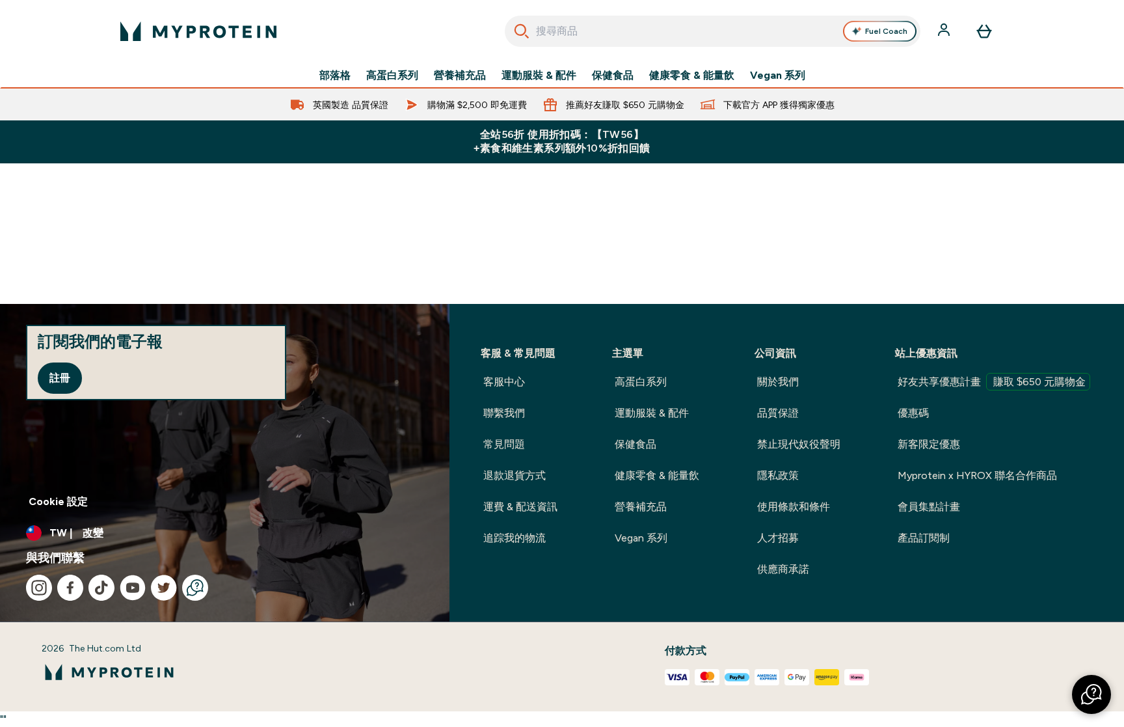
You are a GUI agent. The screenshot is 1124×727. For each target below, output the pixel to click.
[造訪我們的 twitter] (164, 588)
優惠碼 (913, 412)
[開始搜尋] (522, 31)
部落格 (335, 75)
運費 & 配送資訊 (520, 506)
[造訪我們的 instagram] (39, 588)
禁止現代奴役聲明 (798, 444)
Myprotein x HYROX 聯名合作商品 (977, 475)
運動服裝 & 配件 (539, 75)
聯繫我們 (504, 412)
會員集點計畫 (929, 506)
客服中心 (504, 381)
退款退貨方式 (514, 475)
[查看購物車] (984, 31)
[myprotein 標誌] (198, 31)
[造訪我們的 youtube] (133, 588)
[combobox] (712, 31)
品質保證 (778, 412)
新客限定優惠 (929, 444)
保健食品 (613, 75)
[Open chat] (195, 588)
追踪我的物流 (514, 537)
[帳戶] (945, 31)
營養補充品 (460, 75)
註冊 (59, 377)
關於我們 (778, 381)
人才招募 (778, 537)
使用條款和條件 (793, 506)
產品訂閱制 (924, 537)
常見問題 (504, 444)
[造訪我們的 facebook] (70, 588)
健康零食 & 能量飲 (691, 75)
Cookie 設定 (58, 501)
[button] (1091, 694)
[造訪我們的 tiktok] (101, 588)
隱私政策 (778, 475)
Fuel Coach (886, 31)
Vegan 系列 (777, 75)
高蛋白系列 (392, 75)
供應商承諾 (783, 569)
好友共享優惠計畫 (992, 381)
